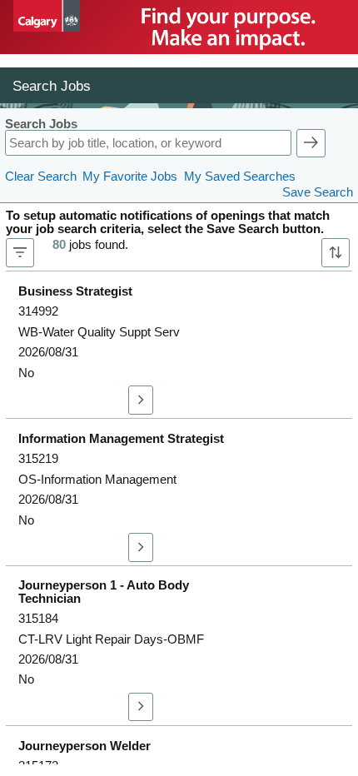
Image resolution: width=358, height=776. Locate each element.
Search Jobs (41, 124)
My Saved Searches (240, 176)
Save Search (317, 192)
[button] (311, 143)
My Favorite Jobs (129, 176)
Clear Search (41, 176)
